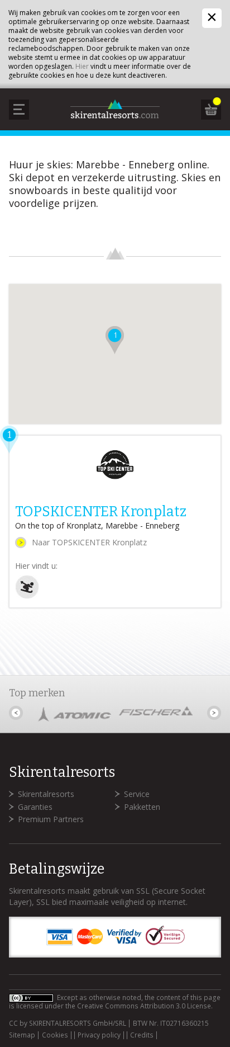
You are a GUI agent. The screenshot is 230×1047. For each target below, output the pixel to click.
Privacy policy (99, 1035)
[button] (114, 340)
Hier (82, 66)
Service (137, 794)
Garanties (35, 806)
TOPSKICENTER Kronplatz (100, 511)
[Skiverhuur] (27, 596)
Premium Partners (51, 819)
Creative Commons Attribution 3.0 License (144, 1006)
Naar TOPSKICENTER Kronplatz (89, 542)
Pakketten (142, 806)
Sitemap (22, 1035)
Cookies (55, 1035)
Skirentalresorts (46, 794)
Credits (142, 1035)
